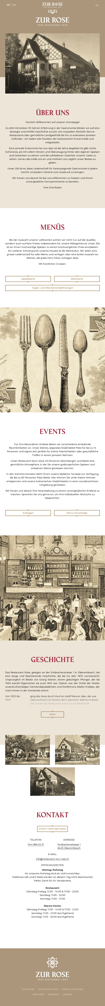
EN (14, 5)
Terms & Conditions (72, 989)
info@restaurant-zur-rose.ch (52, 859)
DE (8, 5)
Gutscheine (28, 989)
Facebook (53, 994)
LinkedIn (67, 994)
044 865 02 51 (36, 844)
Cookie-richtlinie (48, 989)
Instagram (38, 994)
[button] (97, 5)
